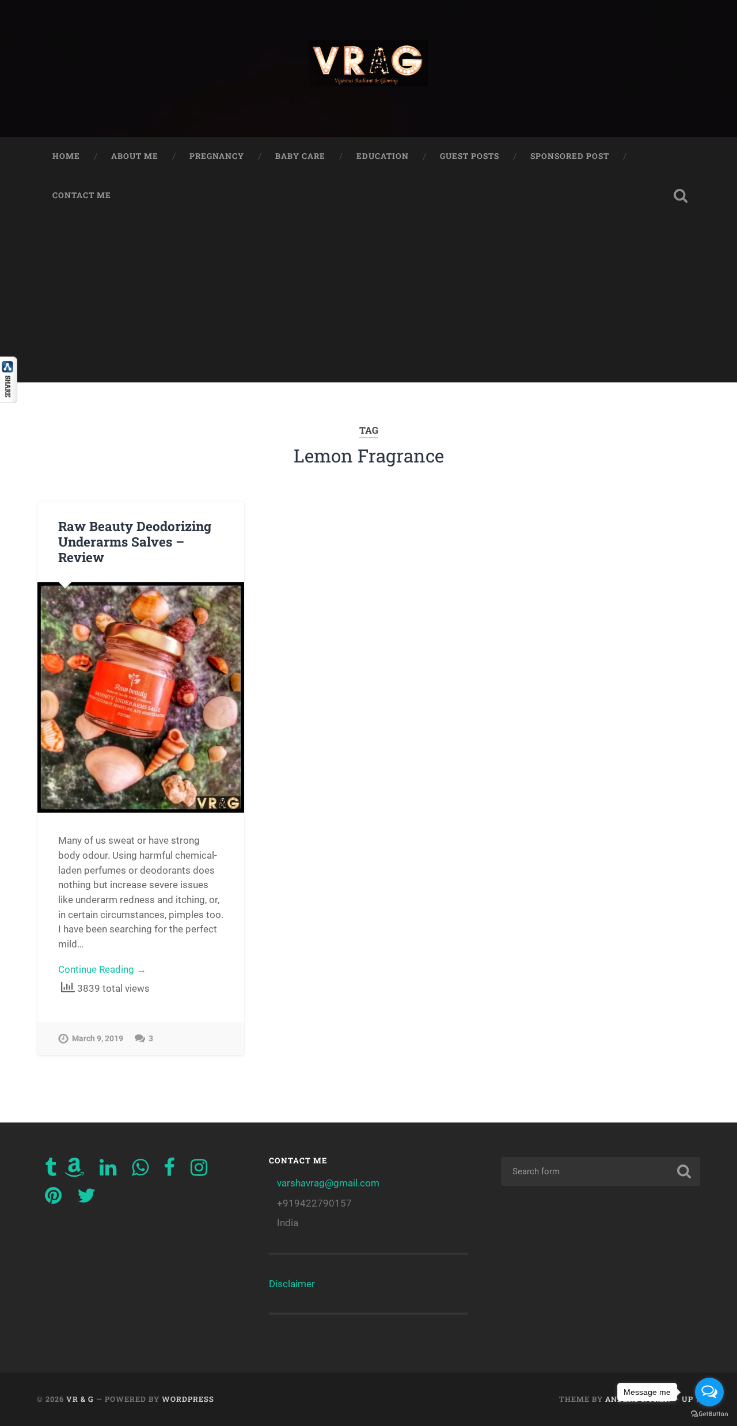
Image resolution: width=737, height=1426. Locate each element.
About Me (134, 156)
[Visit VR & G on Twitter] (86, 1199)
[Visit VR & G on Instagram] (199, 1171)
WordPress (188, 1399)
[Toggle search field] (680, 195)
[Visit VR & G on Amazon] (74, 1171)
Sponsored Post (569, 156)
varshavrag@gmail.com (328, 1183)
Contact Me (81, 195)
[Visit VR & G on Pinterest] (53, 1199)
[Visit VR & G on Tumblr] (50, 1171)
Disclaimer (292, 1284)
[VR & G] (368, 68)
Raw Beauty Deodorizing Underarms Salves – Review (134, 541)
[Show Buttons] (8, 399)
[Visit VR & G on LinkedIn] (108, 1171)
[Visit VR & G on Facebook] (169, 1171)
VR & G (80, 1399)
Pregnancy (216, 156)
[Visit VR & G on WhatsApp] (140, 1171)
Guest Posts (469, 156)
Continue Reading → (102, 969)
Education (382, 156)
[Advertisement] (368, 301)
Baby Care (300, 156)
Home (66, 156)
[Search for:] (600, 1171)
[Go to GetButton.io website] (709, 1414)
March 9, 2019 (97, 1039)
